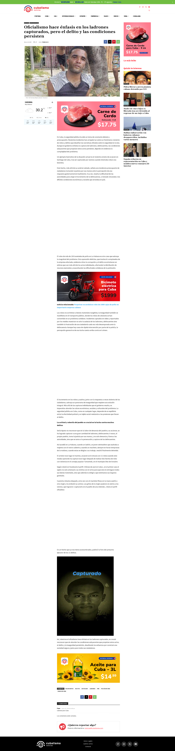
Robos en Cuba (62, 691)
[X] (146, 7)
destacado (85, 688)
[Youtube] (149, 7)
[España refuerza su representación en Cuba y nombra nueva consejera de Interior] (137, 150)
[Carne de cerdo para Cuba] (88, 130)
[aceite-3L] (88, 682)
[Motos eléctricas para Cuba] (88, 286)
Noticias (26, 23)
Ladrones (92, 688)
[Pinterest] (114, 42)
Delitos (77, 688)
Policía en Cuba (105, 688)
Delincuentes (69, 688)
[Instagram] (143, 7)
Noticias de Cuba (34, 23)
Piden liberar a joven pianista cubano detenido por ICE (137, 88)
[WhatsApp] (118, 42)
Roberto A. (45, 42)
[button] (149, 10)
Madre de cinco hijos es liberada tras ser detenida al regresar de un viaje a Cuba (137, 111)
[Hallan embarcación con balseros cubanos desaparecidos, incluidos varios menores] (137, 124)
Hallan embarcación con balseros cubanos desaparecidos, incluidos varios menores (135, 136)
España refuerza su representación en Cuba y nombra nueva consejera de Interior (136, 162)
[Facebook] (140, 7)
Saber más (117, 2)
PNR (98, 688)
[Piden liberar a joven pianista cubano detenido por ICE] (137, 78)
